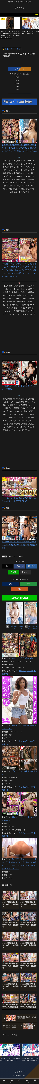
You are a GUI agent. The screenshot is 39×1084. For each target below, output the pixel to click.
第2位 (17, 80)
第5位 (17, 89)
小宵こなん (13, 556)
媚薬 (5, 556)
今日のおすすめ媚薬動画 (20, 74)
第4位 (17, 86)
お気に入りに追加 (12, 49)
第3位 (17, 83)
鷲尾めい (22, 556)
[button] (25, 572)
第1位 (17, 77)
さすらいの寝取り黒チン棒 (22, 658)
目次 (16, 69)
